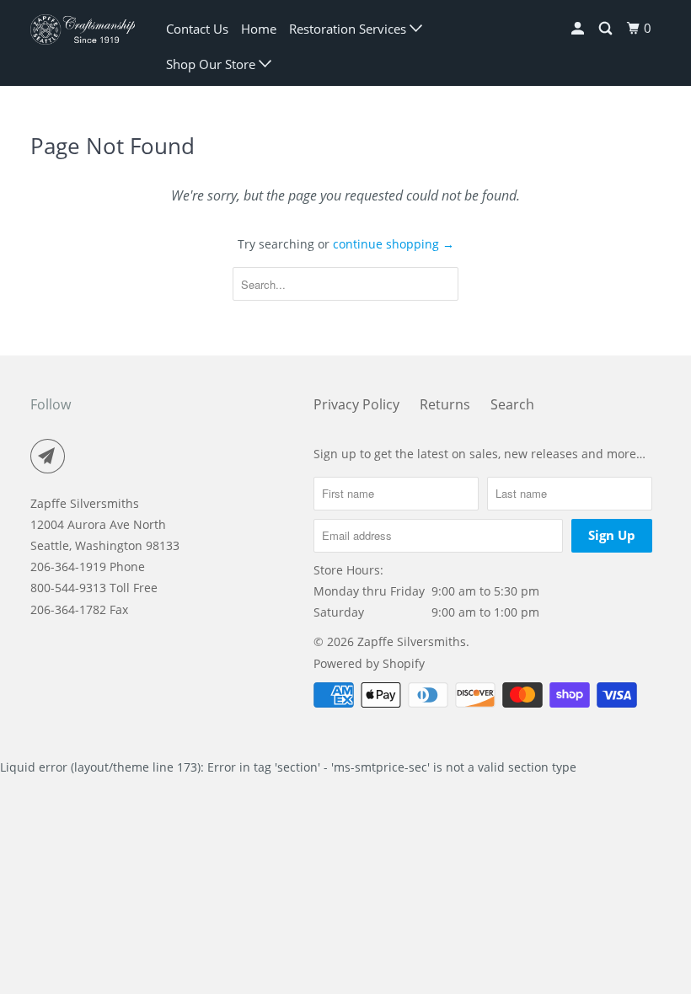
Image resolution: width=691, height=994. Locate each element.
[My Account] (579, 28)
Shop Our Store (212, 64)
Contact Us (197, 28)
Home (258, 28)
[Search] (607, 28)
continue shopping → (393, 244)
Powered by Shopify (369, 663)
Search (512, 404)
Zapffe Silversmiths (411, 641)
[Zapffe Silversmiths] (82, 29)
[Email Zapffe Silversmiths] (51, 456)
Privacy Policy (356, 404)
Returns (445, 404)
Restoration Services (349, 28)
